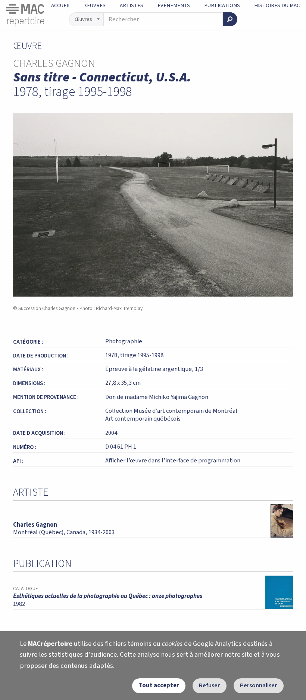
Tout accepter (159, 685)
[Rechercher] (230, 19)
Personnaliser (258, 685)
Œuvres (95, 5)
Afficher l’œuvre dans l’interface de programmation (172, 460)
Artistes (131, 5)
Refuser (209, 685)
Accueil (61, 5)
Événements (173, 5)
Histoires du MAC (277, 5)
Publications (222, 5)
